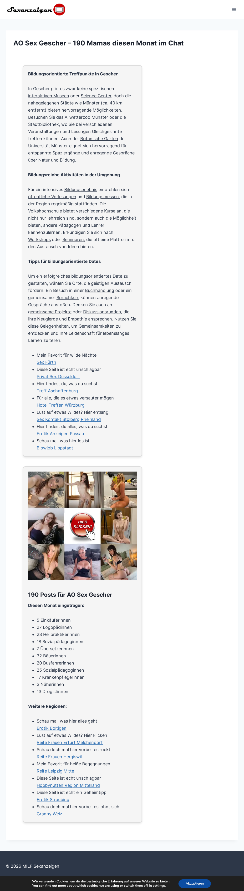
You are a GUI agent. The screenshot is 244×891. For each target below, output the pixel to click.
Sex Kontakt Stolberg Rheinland (69, 419)
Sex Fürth (46, 362)
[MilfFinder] (83, 526)
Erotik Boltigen (51, 728)
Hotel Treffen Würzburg (61, 405)
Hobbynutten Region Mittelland (68, 785)
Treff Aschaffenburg (57, 390)
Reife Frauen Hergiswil (59, 756)
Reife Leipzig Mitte (55, 770)
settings (159, 886)
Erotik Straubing (53, 799)
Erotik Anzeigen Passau (60, 433)
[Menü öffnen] (233, 9)
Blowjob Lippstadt (55, 447)
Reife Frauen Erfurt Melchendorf (70, 742)
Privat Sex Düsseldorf (58, 376)
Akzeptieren (195, 883)
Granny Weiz (49, 813)
